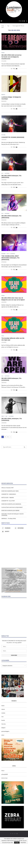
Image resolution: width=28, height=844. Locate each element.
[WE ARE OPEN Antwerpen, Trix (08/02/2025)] (14, 162)
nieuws (3, 709)
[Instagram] (22, 21)
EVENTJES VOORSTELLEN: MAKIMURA (11, 504)
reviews (3, 713)
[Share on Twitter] (14, 68)
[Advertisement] (14, 466)
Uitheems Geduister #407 (7, 487)
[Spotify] (24, 21)
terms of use (4, 778)
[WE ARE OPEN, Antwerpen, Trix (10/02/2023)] (14, 405)
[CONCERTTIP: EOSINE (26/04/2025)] (14, 123)
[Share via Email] (16, 68)
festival (3, 720)
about (2, 735)
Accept (16, 842)
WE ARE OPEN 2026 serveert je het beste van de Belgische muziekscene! (11, 56)
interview (3, 724)
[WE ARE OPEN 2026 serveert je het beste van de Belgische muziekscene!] (14, 41)
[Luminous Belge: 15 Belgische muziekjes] (14, 83)
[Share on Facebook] (13, 68)
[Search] (26, 21)
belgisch (3, 727)
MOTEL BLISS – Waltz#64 (7, 497)
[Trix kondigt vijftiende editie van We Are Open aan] (14, 324)
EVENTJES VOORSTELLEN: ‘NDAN (10, 491)
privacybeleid (4, 774)
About (2, 770)
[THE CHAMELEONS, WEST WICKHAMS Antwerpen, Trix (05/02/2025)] (14, 242)
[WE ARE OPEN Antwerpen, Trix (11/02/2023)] (14, 365)
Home (2, 25)
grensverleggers (5, 731)
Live (2, 716)
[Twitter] (20, 21)
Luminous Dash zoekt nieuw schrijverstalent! (11, 507)
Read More (23, 842)
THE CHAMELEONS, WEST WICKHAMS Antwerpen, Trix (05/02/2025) (10, 257)
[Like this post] (11, 68)
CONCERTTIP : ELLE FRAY (8, 500)
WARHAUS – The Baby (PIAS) (8, 518)
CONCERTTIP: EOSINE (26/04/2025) (12, 137)
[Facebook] (19, 21)
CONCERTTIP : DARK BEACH (8, 494)
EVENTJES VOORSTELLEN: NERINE (10, 510)
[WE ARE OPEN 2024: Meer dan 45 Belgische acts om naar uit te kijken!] (14, 284)
